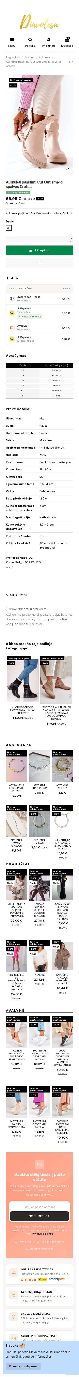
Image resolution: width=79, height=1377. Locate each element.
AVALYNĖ (15, 1010)
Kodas (10, 562)
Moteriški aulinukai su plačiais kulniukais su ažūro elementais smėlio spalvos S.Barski (56, 713)
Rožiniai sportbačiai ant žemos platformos (17, 1055)
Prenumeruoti (40, 1216)
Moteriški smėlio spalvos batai (16, 1124)
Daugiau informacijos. (37, 1356)
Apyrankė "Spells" (39, 841)
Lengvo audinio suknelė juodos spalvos (39, 910)
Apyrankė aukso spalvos (17, 842)
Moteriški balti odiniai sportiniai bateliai (39, 1055)
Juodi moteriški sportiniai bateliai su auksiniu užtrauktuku (62, 1058)
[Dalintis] (7, 278)
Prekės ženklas (16, 557)
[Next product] (72, 62)
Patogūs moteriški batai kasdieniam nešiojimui (62, 1127)
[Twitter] (12, 278)
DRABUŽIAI (18, 864)
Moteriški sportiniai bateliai (39, 1124)
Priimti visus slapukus (23, 1366)
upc (9, 567)
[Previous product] (70, 62)
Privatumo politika (42, 1233)
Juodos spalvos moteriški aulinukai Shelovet (22, 710)
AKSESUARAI (19, 745)
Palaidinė (39, 975)
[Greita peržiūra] (36, 669)
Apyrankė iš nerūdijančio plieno (17, 788)
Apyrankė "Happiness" (39, 787)
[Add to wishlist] (39, 263)
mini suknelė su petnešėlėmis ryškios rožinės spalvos (16, 982)
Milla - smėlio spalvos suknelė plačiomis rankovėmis (17, 910)
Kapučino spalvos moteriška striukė (62, 979)
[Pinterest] (17, 278)
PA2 (30, 557)
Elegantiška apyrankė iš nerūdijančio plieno (62, 844)
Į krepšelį (42, 250)
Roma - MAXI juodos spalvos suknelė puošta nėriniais (62, 911)
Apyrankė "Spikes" (62, 787)
